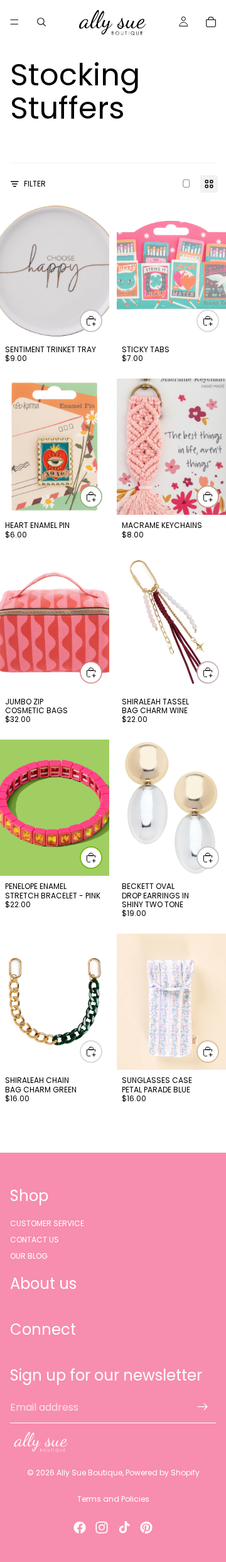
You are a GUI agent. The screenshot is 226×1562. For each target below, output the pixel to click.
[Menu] (14, 22)
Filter (35, 183)
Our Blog (29, 1256)
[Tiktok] (124, 1527)
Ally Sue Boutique (89, 1472)
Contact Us (34, 1239)
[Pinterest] (146, 1527)
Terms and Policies (113, 1499)
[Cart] (211, 22)
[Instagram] (101, 1527)
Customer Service (47, 1222)
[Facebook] (79, 1527)
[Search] (41, 22)
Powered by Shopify (163, 1472)
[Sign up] (203, 1407)
